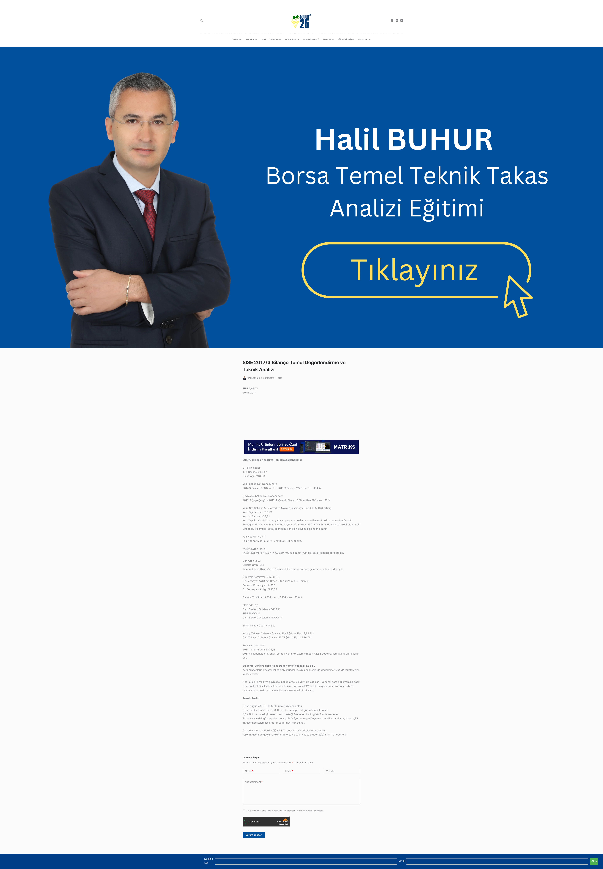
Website (330, 771)
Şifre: (402, 860)
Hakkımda (328, 39)
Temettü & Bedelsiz (271, 39)
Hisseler (362, 39)
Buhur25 (237, 39)
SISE (280, 378)
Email (289, 771)
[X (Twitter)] (401, 20)
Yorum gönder (254, 834)
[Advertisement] (301, 418)
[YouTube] (397, 20)
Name (249, 771)
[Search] (201, 20)
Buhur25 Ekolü (311, 39)
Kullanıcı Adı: (208, 860)
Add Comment (254, 781)
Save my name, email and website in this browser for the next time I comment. (285, 810)
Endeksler (251, 39)
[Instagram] (392, 20)
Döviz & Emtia (292, 39)
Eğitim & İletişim (346, 39)
